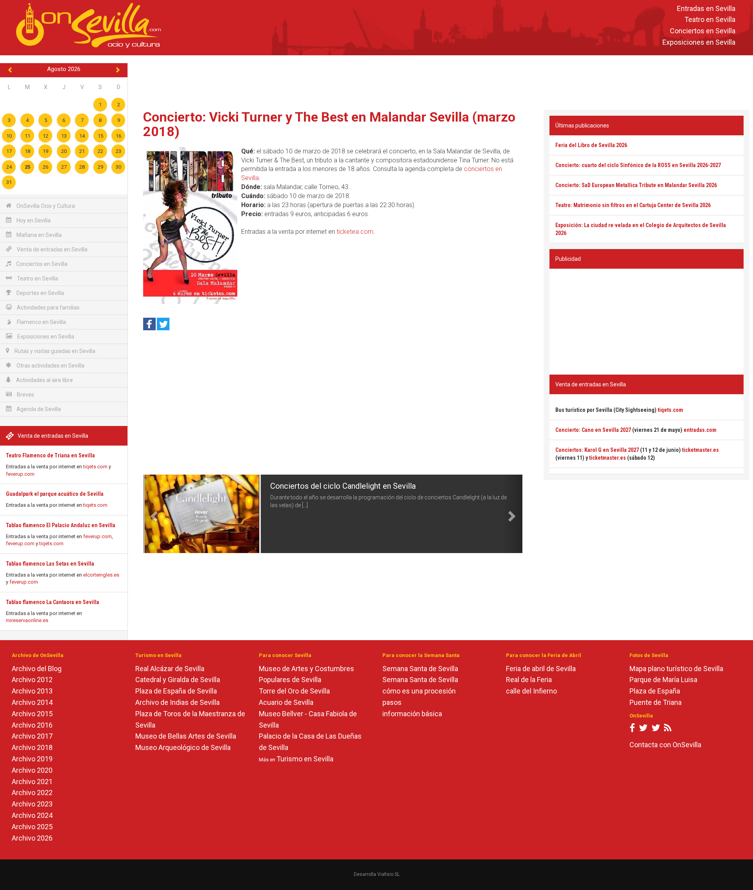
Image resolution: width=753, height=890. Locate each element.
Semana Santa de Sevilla (420, 668)
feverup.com (20, 474)
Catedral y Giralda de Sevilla (177, 679)
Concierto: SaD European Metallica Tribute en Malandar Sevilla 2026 (636, 185)
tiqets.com (95, 467)
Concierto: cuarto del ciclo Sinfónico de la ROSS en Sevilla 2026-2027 (638, 165)
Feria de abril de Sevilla (541, 668)
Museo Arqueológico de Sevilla (183, 747)
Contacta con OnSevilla (665, 745)
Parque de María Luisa (663, 679)
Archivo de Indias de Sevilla (177, 702)
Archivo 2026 (32, 838)
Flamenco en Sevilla (41, 322)
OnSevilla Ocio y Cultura (45, 206)
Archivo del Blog (37, 668)
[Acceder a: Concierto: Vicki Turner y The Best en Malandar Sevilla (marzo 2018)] (190, 225)
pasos (392, 702)
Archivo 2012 (32, 679)
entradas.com (700, 430)
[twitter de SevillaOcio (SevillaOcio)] (655, 729)
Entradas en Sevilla (706, 8)
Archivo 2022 (32, 792)
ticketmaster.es (700, 450)
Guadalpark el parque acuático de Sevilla (55, 494)
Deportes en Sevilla (39, 293)
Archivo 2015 (32, 714)
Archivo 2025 (32, 827)
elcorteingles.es (101, 575)
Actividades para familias (48, 307)
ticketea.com (354, 231)
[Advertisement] (440, 80)
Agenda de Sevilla (38, 409)
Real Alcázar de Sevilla (169, 668)
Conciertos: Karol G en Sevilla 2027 (597, 450)
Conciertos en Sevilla (702, 31)
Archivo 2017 (32, 736)
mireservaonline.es (27, 620)
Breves (25, 394)
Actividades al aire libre (44, 380)
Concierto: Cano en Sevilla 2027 (593, 430)
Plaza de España (654, 691)
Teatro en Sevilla (709, 20)
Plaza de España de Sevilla (176, 691)
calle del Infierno (531, 691)
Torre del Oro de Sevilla (294, 691)
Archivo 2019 (32, 759)
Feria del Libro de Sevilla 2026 (591, 145)
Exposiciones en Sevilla (698, 42)
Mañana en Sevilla (38, 235)
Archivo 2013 (32, 691)
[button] (152, 514)
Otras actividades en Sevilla (49, 365)
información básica (412, 714)
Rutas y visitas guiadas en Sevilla (54, 351)
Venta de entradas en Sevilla (51, 249)
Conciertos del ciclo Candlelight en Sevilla (343, 486)
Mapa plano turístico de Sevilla (676, 668)
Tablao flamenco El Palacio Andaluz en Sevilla (60, 525)
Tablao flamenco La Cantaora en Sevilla (52, 602)
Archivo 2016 (32, 725)
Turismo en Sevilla (304, 759)
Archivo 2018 (32, 747)
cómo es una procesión (419, 691)
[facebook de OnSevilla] (632, 729)
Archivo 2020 (32, 770)
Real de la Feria (529, 679)
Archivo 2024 (32, 815)
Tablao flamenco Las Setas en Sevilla (50, 564)
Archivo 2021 (32, 781)
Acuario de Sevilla (286, 702)
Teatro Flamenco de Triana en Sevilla (50, 455)
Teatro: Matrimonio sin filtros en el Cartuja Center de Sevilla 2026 (633, 205)
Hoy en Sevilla (33, 220)
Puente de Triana (655, 702)
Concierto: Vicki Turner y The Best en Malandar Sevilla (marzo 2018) (329, 124)
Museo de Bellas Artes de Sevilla (185, 736)
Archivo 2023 (32, 804)
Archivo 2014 (32, 702)
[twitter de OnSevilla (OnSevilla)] (643, 729)
